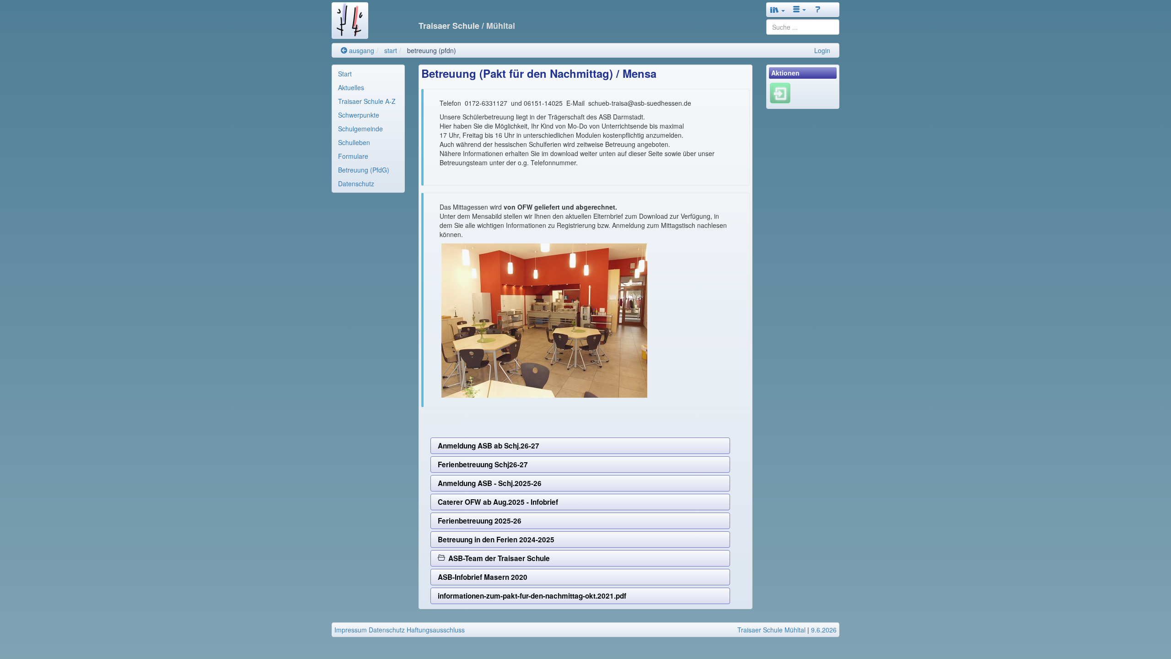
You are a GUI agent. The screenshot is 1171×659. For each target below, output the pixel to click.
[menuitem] (368, 73)
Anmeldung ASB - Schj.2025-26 (490, 483)
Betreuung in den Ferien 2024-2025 (496, 540)
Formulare (353, 156)
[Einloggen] (780, 92)
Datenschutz (356, 183)
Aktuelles (351, 87)
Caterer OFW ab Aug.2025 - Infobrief (498, 502)
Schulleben (354, 142)
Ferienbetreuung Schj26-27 (483, 464)
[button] (778, 9)
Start (345, 73)
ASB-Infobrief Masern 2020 (482, 577)
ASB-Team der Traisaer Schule (497, 558)
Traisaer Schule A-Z (367, 101)
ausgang (360, 50)
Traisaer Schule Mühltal (771, 629)
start (390, 50)
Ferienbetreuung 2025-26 (479, 521)
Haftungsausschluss (436, 629)
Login (822, 50)
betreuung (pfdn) (431, 50)
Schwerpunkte (358, 114)
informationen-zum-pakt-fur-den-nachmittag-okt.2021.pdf (532, 596)
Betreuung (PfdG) (363, 169)
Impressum (350, 629)
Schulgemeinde (360, 128)
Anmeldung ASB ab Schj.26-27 (488, 446)
